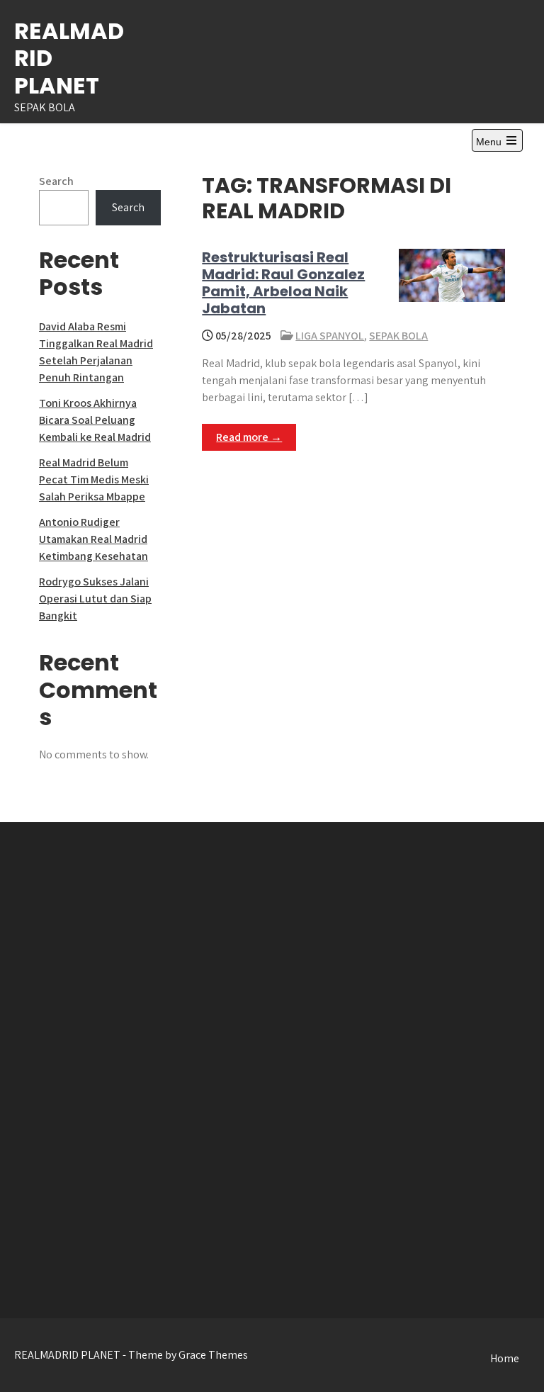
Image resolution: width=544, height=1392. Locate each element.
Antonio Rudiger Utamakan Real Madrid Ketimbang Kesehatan (93, 539)
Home (504, 1358)
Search (56, 181)
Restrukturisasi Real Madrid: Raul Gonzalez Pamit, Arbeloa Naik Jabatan (283, 282)
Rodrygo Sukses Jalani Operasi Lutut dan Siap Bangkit (95, 598)
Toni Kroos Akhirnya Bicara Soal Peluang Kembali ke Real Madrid (95, 419)
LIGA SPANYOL (329, 335)
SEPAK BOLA (398, 335)
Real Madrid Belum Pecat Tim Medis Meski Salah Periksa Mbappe (94, 479)
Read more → (249, 437)
